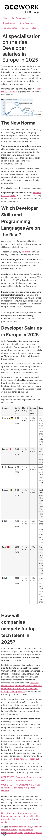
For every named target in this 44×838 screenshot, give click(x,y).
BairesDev (26, 251)
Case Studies (9, 23)
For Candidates (10, 28)
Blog (34, 28)
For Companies (19, 18)
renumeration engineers (12, 832)
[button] (4, 833)
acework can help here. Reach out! (23, 759)
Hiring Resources (26, 23)
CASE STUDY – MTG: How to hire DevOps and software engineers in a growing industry (20, 788)
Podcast (24, 28)
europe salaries (26, 829)
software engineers (33, 832)
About (6, 18)
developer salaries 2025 (20, 826)
